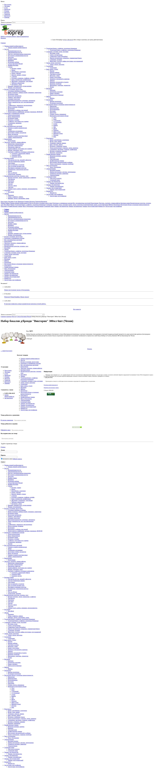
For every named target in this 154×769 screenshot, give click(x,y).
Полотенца (49, 100)
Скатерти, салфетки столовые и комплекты (21, 152)
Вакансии (7, 9)
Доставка (7, 6)
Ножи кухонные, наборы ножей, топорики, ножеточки (24, 92)
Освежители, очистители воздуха (18, 169)
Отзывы (6, 11)
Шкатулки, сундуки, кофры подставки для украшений (66, 61)
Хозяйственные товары (53, 154)
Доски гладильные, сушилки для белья (61, 164)
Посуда (6, 49)
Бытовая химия (9, 158)
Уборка (6, 193)
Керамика (11, 60)
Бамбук (55, 125)
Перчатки (11, 195)
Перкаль (55, 130)
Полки (52, 87)
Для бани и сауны (55, 74)
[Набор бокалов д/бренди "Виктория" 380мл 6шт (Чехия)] (13, 349)
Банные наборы (54, 72)
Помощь (6, 17)
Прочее (10, 124)
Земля (9, 129)
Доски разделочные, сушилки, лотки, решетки (64, 148)
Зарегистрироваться (22, 36)
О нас (6, 7)
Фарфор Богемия (13, 65)
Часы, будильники (51, 165)
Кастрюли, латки (16, 84)
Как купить (7, 4)
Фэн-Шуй (7, 190)
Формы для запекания (14, 87)
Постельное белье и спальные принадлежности (60, 104)
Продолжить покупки (20, 420)
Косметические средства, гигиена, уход (16, 176)
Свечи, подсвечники (56, 55)
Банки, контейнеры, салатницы (59, 140)
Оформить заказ (5, 430)
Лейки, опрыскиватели (15, 137)
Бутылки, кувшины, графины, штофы (22, 78)
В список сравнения (7, 420)
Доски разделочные (14, 115)
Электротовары (51, 168)
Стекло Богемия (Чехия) (15, 63)
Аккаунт (8, 24)
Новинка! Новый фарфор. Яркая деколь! (16, 297)
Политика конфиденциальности (51, 385)
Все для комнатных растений (13, 126)
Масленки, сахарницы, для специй (22, 81)
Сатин (55, 124)
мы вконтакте (9, 398)
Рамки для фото (54, 93)
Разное (10, 171)
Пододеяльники (54, 109)
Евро (54, 119)
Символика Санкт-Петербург (59, 56)
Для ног (10, 184)
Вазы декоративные (14, 116)
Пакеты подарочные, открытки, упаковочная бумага (66, 58)
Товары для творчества (53, 181)
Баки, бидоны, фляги (56, 144)
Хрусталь (11, 57)
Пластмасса (49, 138)
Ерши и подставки (55, 77)
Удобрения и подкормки (15, 131)
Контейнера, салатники (18, 71)
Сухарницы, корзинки (14, 123)
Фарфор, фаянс (12, 59)
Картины (52, 90)
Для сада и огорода (55, 178)
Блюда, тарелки (16, 73)
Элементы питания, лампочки (59, 173)
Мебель (48, 96)
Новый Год (49, 191)
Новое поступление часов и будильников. (17, 290)
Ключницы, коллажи (56, 91)
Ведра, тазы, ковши (56, 141)
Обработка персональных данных (51, 387)
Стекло (10, 67)
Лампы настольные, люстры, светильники (63, 172)
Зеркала (52, 80)
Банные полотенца (55, 101)
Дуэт (54, 117)
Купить (89, 349)
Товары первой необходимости (13, 46)
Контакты (7, 15)
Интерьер (49, 88)
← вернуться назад (6, 351)
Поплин (55, 135)
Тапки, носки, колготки (53, 63)
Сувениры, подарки (56, 59)
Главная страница (6, 316)
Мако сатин (56, 132)
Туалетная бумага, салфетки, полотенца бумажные (61, 48)
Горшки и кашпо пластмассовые (18, 136)
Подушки (53, 111)
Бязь (54, 136)
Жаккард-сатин (58, 133)
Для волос (11, 181)
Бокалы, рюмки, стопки (18, 75)
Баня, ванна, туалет (52, 69)
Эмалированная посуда (15, 52)
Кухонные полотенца (56, 103)
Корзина (3, 24)
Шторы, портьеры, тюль (15, 150)
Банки (13, 70)
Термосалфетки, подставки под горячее (20, 148)
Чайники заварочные (17, 83)
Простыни (53, 112)
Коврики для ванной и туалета (59, 82)
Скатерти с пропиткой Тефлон (20, 153)
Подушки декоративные (15, 145)
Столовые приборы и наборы (17, 91)
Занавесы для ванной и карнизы (59, 79)
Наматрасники (54, 108)
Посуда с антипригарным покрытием (19, 54)
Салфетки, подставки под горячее (18, 121)
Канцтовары (8, 139)
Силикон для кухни (14, 99)
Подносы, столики (13, 120)
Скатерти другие (16, 156)
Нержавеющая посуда (14, 51)
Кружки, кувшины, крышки (58, 151)
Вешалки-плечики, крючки (58, 156)
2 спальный (56, 120)
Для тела (10, 187)
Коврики (52, 157)
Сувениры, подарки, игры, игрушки (57, 51)
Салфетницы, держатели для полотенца (20, 105)
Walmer (3, 203)
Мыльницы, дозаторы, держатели (60, 85)
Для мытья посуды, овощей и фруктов (19, 160)
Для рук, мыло (12, 185)
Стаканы (14, 76)
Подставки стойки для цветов (17, 132)
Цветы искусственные (56, 95)
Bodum (7, 203)
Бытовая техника (55, 170)
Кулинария (11, 108)
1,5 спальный (57, 122)
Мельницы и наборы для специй (18, 110)
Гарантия (7, 14)
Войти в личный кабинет (8, 36)
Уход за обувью (12, 172)
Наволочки (53, 106)
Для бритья (11, 179)
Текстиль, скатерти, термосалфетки (15, 142)
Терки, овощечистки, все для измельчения (21, 102)
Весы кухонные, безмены (15, 107)
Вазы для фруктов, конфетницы (21, 79)
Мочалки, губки (55, 75)
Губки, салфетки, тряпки (15, 197)
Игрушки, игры (54, 53)
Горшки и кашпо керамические (17, 128)
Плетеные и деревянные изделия (14, 113)
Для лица (11, 182)
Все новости (77, 309)
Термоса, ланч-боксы (14, 97)
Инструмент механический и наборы (61, 162)
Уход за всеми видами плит (16, 166)
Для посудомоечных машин (16, 161)
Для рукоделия (54, 159)
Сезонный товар (51, 177)
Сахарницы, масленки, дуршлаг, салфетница (63, 149)
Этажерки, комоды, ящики (58, 143)
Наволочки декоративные (16, 144)
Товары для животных (53, 185)
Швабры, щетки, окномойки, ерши (18, 198)
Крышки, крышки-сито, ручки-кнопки (19, 86)
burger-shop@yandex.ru (9, 395)
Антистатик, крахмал (14, 174)
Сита (9, 104)
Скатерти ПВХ (16, 155)
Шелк (55, 128)
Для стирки (11, 163)
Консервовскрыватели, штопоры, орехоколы (21, 100)
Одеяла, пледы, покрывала (58, 114)
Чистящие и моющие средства (17, 168)
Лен (54, 127)
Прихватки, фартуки (14, 147)
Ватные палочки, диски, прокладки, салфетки (22, 177)
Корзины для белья (55, 83)
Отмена (3, 447)
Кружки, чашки (16, 68)
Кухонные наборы (13, 62)
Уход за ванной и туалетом (16, 164)
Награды (7, 12)
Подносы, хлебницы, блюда (58, 146)
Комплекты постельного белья (59, 116)
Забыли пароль (17, 459)
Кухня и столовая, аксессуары (13, 89)
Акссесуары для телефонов (54, 194)
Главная (3, 43)
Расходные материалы (14, 96)
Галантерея (49, 66)
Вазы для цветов (13, 134)
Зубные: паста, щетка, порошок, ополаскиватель (22, 189)
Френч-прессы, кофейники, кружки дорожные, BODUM (25, 112)
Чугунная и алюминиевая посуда (18, 55)
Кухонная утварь (13, 94)
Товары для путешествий (54, 188)
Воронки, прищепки (56, 152)
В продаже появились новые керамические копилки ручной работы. (25, 304)
